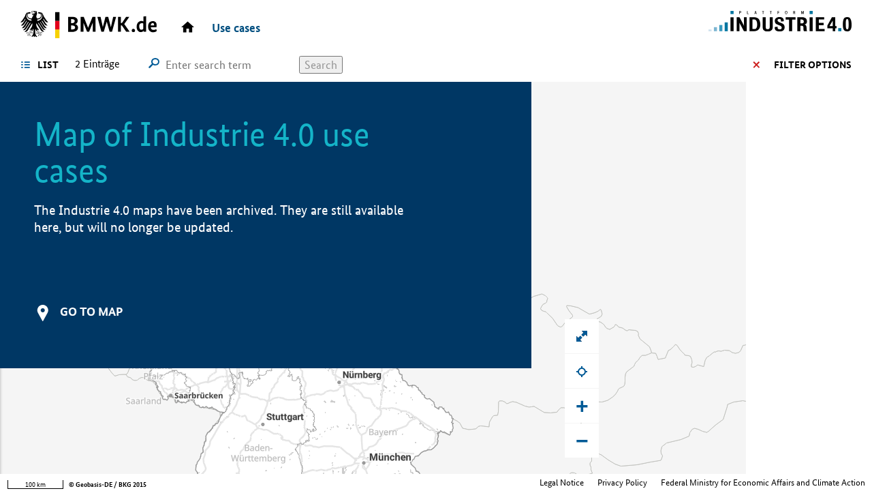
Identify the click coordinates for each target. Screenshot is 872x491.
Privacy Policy (622, 482)
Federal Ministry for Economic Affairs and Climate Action (763, 482)
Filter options (813, 65)
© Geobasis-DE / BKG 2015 (107, 484)
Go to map (91, 311)
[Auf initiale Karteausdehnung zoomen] (582, 336)
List (48, 65)
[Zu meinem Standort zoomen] (582, 371)
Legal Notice (562, 482)
